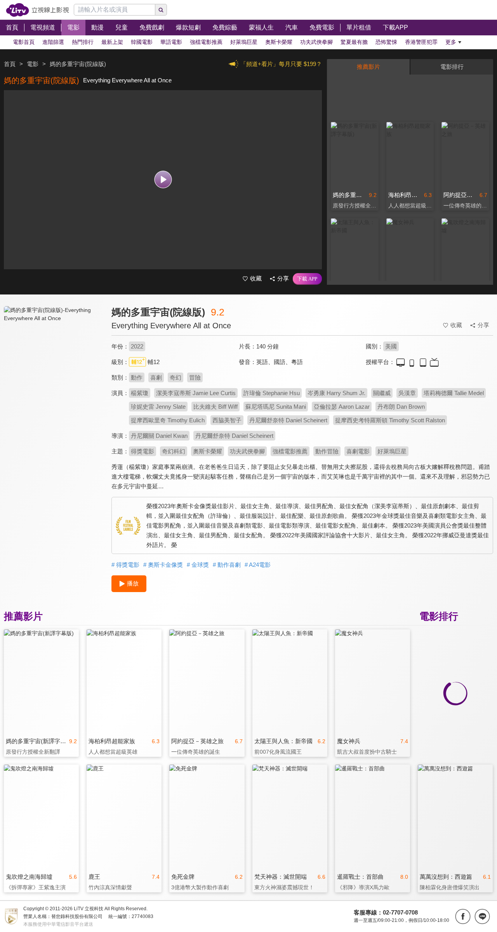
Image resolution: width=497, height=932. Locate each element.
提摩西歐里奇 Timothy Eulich (168, 420)
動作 (136, 377)
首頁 (10, 64)
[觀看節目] (163, 179)
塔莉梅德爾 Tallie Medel (454, 393)
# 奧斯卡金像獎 (163, 564)
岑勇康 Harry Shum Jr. (336, 393)
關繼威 (382, 393)
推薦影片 (368, 66)
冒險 (195, 377)
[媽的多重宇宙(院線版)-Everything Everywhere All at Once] (53, 375)
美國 (391, 346)
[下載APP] (307, 279)
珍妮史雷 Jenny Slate (158, 406)
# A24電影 (258, 564)
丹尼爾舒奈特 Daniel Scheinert (288, 420)
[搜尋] (161, 10)
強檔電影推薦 (290, 451)
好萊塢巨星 (392, 451)
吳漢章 (407, 393)
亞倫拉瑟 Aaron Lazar (342, 406)
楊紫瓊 (139, 393)
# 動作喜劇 (227, 564)
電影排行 (452, 66)
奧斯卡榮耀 (207, 451)
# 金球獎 (198, 564)
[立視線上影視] (37, 10)
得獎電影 (142, 451)
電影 (32, 64)
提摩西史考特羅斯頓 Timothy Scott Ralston (390, 420)
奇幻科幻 (173, 451)
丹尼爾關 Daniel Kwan (159, 435)
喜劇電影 (358, 451)
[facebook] (463, 916)
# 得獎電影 (125, 564)
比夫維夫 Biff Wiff (215, 406)
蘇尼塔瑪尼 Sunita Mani (275, 406)
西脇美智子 (227, 420)
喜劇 (156, 377)
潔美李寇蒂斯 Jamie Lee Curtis (196, 393)
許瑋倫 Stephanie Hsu (271, 393)
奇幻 (175, 377)
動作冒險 (327, 451)
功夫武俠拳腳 (247, 451)
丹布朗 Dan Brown (401, 406)
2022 (137, 346)
